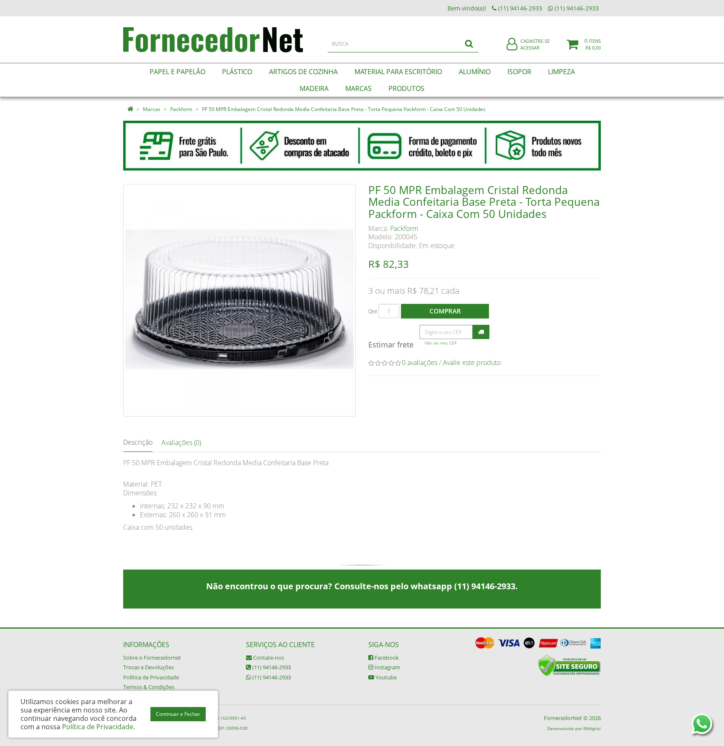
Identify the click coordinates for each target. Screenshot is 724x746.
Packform (181, 109)
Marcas (151, 109)
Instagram (386, 667)
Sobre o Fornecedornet (152, 657)
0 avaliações (419, 362)
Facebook (386, 657)
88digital (592, 728)
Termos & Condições (148, 687)
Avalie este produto (472, 362)
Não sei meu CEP (440, 343)
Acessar (530, 47)
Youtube (385, 677)
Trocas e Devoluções (148, 667)
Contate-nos (268, 657)
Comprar (445, 311)
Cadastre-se (535, 41)
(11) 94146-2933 (271, 667)
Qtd (372, 311)
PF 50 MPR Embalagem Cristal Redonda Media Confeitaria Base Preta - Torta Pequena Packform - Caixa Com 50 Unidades (344, 109)
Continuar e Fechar (178, 714)
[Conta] (512, 45)
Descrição (138, 442)
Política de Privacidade (151, 677)
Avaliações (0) (181, 442)
